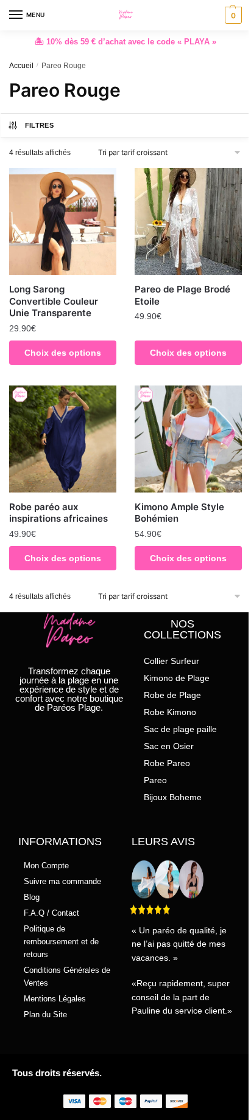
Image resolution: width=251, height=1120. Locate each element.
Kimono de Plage (177, 678)
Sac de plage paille (180, 729)
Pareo (155, 780)
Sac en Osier (169, 746)
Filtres (39, 125)
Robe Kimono (170, 712)
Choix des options (62, 353)
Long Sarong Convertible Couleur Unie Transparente (53, 301)
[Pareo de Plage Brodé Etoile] (188, 221)
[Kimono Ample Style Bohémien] (188, 439)
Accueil (21, 65)
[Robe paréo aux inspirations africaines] (62, 439)
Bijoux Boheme (173, 797)
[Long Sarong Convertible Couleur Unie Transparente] (62, 221)
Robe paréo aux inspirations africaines (58, 513)
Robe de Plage (172, 695)
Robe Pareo (167, 763)
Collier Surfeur (171, 661)
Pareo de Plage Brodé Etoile (182, 295)
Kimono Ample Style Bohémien (179, 513)
